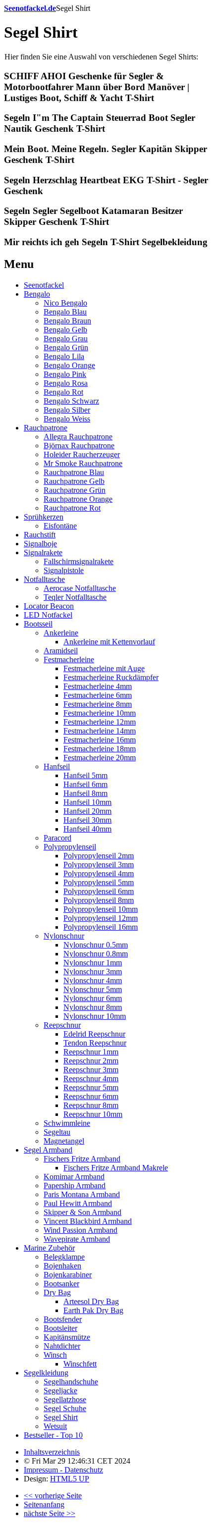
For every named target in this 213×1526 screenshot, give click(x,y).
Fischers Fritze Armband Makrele (115, 1167)
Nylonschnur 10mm (94, 1016)
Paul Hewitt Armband (78, 1203)
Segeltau (57, 1132)
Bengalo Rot (63, 392)
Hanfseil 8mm (85, 793)
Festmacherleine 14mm (99, 731)
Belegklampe (64, 1257)
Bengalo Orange (69, 365)
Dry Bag (57, 1292)
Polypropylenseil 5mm (98, 882)
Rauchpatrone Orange (78, 499)
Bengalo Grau (66, 338)
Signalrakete (43, 552)
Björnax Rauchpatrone (79, 445)
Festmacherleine (69, 659)
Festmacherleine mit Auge (104, 668)
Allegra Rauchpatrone (78, 436)
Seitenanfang (44, 1504)
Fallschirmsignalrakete (78, 561)
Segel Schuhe (65, 1408)
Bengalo (37, 294)
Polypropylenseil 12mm (100, 918)
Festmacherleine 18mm (99, 748)
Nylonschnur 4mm (92, 980)
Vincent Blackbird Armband (88, 1221)
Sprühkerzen (43, 517)
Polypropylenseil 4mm (98, 873)
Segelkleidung (46, 1372)
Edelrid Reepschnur (94, 1034)
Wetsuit (55, 1426)
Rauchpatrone (45, 427)
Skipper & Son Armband (82, 1212)
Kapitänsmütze (67, 1337)
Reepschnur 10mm (92, 1114)
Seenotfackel (44, 285)
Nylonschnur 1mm (92, 962)
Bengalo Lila (64, 356)
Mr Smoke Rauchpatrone (83, 463)
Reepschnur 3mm (90, 1069)
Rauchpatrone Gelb (74, 481)
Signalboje (40, 543)
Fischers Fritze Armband (82, 1159)
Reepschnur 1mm (90, 1052)
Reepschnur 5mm (90, 1087)
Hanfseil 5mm (85, 775)
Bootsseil (38, 624)
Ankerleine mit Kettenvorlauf (109, 641)
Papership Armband (75, 1185)
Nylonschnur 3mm (92, 971)
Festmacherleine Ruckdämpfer (111, 677)
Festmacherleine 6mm (97, 695)
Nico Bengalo (65, 303)
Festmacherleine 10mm (99, 713)
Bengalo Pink (65, 374)
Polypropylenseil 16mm (100, 927)
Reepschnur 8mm (90, 1105)
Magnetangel (64, 1141)
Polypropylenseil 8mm (98, 900)
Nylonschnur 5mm (92, 989)
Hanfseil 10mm (87, 802)
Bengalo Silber (67, 410)
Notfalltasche (44, 579)
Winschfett (80, 1364)
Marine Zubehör (49, 1248)
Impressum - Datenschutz (63, 1470)
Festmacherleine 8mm (97, 704)
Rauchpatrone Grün (75, 490)
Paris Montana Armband (82, 1194)
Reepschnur (62, 1025)
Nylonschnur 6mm (92, 998)
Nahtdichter (62, 1346)
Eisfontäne (60, 526)
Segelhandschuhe (71, 1381)
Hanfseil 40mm (87, 829)
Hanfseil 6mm (85, 784)
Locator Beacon (49, 606)
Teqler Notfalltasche (75, 597)
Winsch (55, 1355)
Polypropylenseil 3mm (98, 864)
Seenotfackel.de (30, 8)
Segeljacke (60, 1390)
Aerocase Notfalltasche (80, 588)
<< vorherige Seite (53, 1495)
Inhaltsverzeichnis (52, 1452)
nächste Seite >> (49, 1513)
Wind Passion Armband (80, 1230)
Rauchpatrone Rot (72, 508)
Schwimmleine (67, 1123)
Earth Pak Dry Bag (93, 1310)
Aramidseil (61, 650)
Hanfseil (57, 766)
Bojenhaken (62, 1266)
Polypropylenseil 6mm (98, 891)
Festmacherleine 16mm (99, 740)
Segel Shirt (61, 1417)
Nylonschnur (64, 936)
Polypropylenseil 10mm (100, 909)
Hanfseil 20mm (87, 811)
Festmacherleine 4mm (97, 686)
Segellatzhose (65, 1399)
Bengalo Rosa (66, 383)
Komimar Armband (74, 1176)
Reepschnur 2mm (90, 1060)
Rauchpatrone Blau (74, 472)
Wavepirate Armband (77, 1239)
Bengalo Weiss (67, 419)
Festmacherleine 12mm (99, 722)
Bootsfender (63, 1319)
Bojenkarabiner (68, 1274)
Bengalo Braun (67, 320)
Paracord (57, 838)
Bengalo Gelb (65, 329)
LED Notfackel (48, 615)
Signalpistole (64, 570)
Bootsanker (61, 1283)
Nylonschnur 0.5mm (95, 945)
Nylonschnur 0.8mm (95, 953)
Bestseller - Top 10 (53, 1435)
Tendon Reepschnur (94, 1043)
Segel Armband (48, 1150)
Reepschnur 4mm (90, 1078)
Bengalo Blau (65, 312)
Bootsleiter (60, 1328)
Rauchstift (39, 534)
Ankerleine (61, 633)
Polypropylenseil (70, 846)
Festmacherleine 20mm (99, 757)
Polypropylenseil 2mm (98, 855)
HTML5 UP (69, 1478)
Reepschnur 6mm (90, 1096)
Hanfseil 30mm (87, 820)
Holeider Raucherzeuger (82, 454)
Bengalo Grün (66, 347)
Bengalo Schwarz (71, 401)
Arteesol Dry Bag (91, 1301)
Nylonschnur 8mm (92, 1007)
